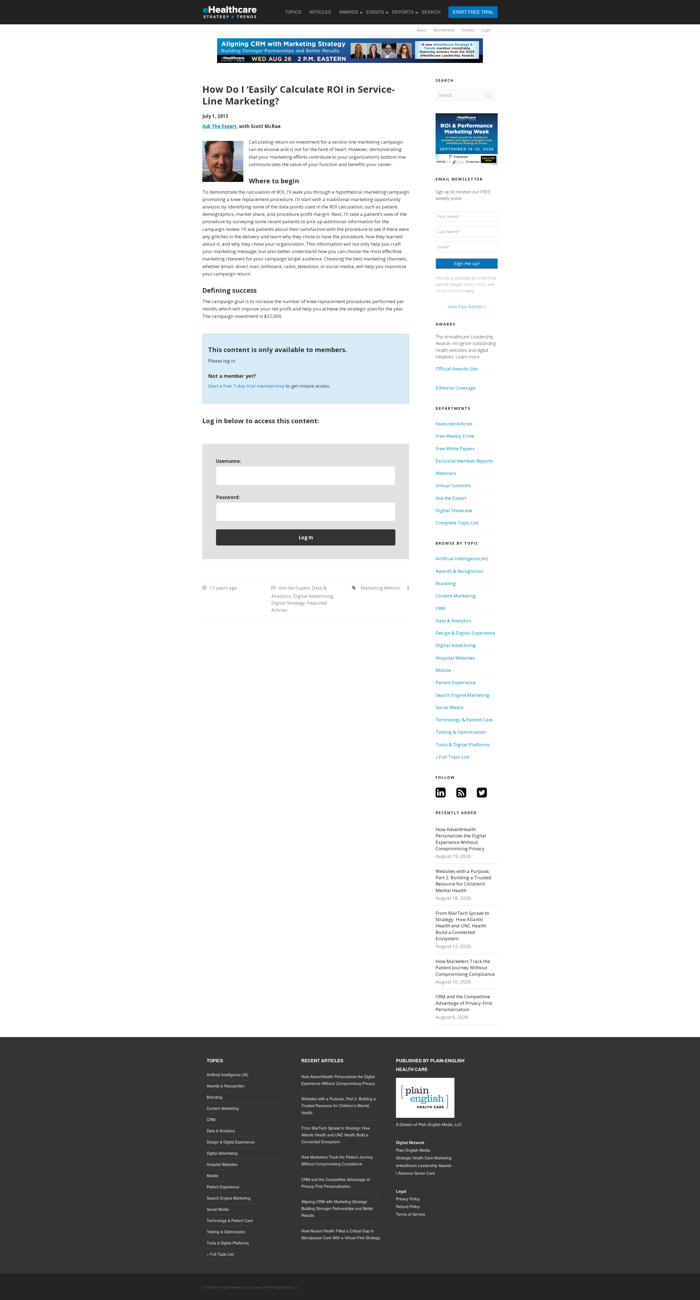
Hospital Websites (455, 658)
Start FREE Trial (473, 12)
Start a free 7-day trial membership (246, 386)
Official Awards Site (457, 368)
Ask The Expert (219, 126)
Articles (320, 12)
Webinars (446, 473)
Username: (228, 461)
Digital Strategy (288, 603)
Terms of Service (449, 290)
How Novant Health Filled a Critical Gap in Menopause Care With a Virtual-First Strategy (340, 1234)
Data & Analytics (453, 620)
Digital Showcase (454, 510)
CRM (440, 608)
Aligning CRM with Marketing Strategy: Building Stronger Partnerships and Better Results (337, 1208)
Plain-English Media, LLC (440, 1124)
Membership (444, 30)
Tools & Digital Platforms (463, 744)
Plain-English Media (413, 1150)
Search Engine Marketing (462, 695)
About (421, 30)
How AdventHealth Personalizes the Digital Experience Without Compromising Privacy (461, 839)
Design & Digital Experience (465, 633)
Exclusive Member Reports (464, 461)
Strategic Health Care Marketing (423, 1157)
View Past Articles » (467, 306)
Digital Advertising (313, 596)
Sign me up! (466, 263)
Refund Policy (408, 1206)
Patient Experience (456, 682)
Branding (446, 583)
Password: (228, 497)
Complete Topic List (457, 523)
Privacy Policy (475, 284)
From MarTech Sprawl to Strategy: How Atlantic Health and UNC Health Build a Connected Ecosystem (462, 926)
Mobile (443, 670)
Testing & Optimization (461, 732)
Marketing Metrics (380, 588)
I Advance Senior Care (415, 1173)
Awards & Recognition (459, 571)
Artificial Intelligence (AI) (462, 558)
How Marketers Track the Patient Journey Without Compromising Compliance (465, 967)
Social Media (449, 707)
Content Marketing (456, 596)
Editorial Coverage (456, 388)
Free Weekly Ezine (455, 436)
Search (431, 12)
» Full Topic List (452, 757)
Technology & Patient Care (464, 719)
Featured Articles (454, 423)
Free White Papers (455, 448)
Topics (293, 12)
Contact (468, 30)
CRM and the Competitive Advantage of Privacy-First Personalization (464, 1002)
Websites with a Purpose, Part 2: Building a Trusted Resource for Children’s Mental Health (463, 880)
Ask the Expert (294, 588)
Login (486, 30)
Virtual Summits (453, 485)
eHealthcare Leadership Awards (423, 1165)
